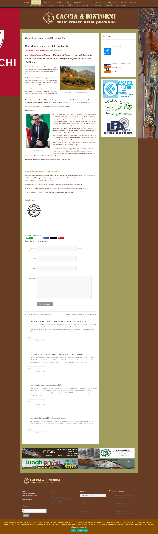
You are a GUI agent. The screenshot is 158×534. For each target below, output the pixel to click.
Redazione (96, 5)
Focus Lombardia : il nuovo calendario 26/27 (46, 385)
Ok (74, 530)
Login (53, 491)
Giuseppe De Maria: (121, 495)
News (36, 2)
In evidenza (121, 5)
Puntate (123, 2)
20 (87, 513)
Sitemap (53, 493)
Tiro (89, 2)
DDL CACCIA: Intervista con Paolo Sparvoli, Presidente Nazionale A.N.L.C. (58, 321)
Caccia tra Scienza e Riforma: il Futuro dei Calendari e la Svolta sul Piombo (57, 354)
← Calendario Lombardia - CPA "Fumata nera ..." (39, 314)
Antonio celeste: (120, 511)
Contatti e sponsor (56, 5)
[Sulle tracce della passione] (79, 23)
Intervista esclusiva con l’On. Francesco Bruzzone (48, 418)
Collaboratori (82, 5)
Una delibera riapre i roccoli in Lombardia (45, 38)
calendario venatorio (56, 50)
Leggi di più (82, 530)
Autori (70, 5)
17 (81, 513)
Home (26, 2)
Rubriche (111, 2)
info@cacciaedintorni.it (29, 493)
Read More (41, 340)
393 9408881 (57, 501)
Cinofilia (58, 2)
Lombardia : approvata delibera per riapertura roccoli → (80, 314)
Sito (34, 268)
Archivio (99, 2)
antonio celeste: (119, 503)
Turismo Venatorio (74, 2)
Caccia (46, 2)
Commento (32, 278)
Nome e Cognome (32, 249)
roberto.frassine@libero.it (29, 495)
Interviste (109, 5)
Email (33, 258)
